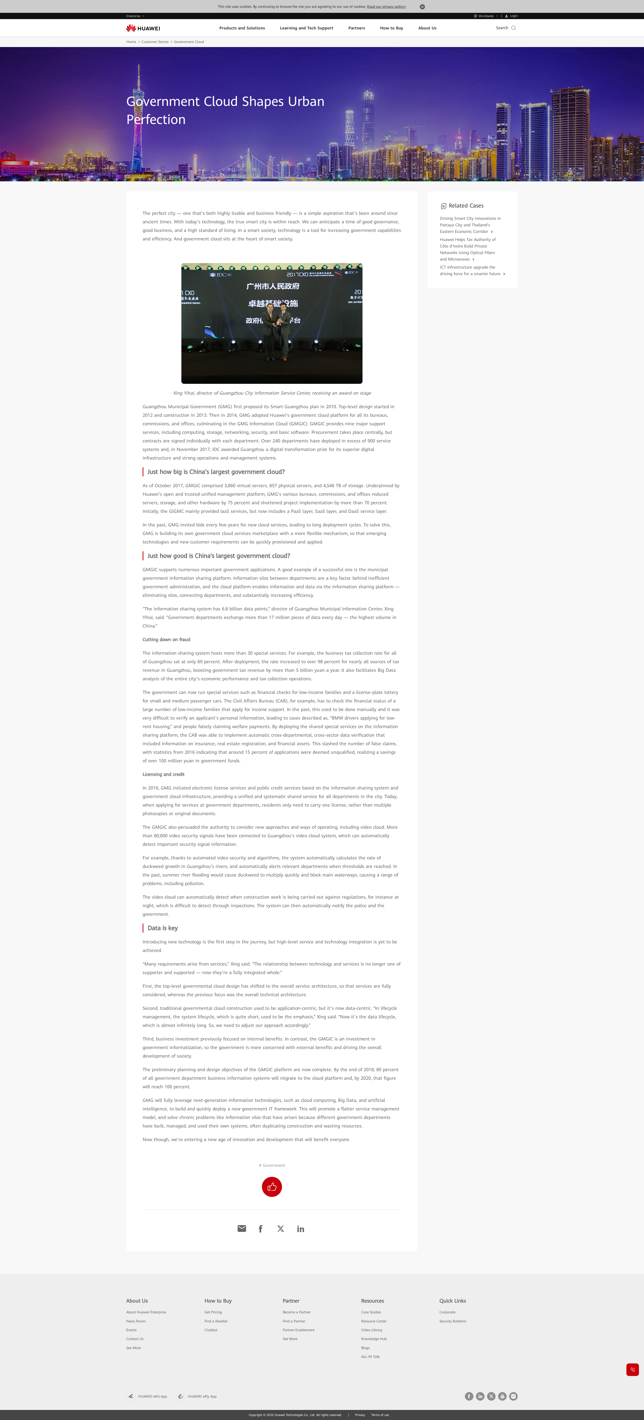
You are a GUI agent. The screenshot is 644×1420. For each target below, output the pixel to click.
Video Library (371, 1330)
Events (131, 1330)
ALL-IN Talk (370, 1357)
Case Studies (371, 1312)
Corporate (447, 1312)
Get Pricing (213, 1312)
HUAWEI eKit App (152, 1396)
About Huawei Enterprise (146, 1312)
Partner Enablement (298, 1330)
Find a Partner (294, 1321)
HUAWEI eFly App (202, 1396)
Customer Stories (155, 42)
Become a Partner (297, 1312)
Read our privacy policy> (386, 7)
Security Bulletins (452, 1321)
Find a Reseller (216, 1321)
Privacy (360, 1415)
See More (133, 1348)
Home (131, 42)
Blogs (365, 1348)
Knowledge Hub (374, 1339)
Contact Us (135, 1339)
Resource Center (374, 1321)
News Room (136, 1321)
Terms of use (380, 1415)
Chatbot (211, 1330)
